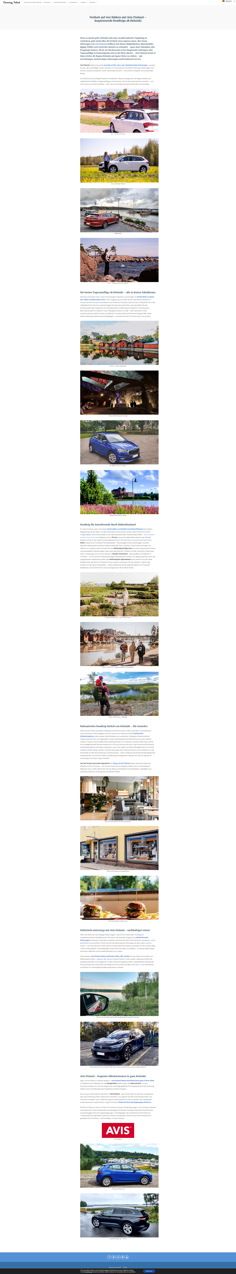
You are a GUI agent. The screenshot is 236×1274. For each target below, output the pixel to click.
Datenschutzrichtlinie (115, 1267)
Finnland (92, 2)
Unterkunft (73, 2)
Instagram (118, 1257)
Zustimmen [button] (149, 1271)
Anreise (83, 2)
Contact (125, 1267)
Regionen (47, 2)
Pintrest (122, 1257)
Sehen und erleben (60, 2)
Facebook (109, 1257)
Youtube (127, 1257)
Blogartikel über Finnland (33, 2)
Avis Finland (101, 44)
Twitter (113, 1257)
